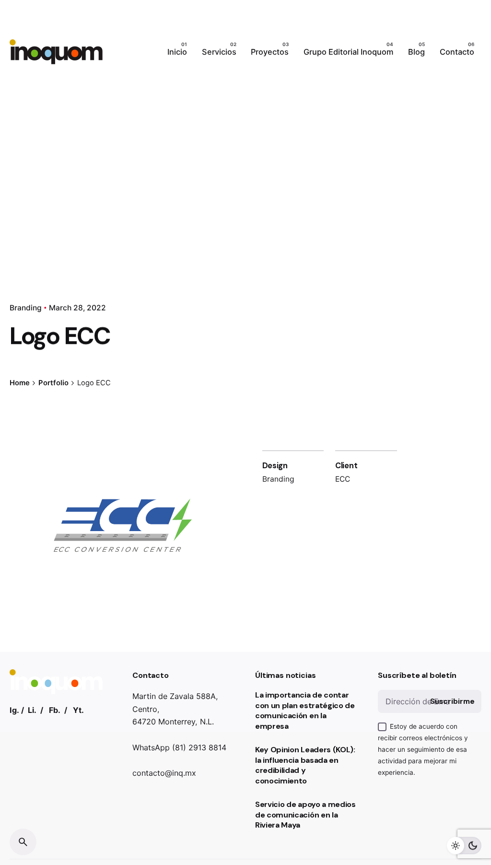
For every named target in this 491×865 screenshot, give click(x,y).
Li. (32, 710)
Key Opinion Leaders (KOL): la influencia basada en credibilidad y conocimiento (305, 765)
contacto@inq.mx (164, 773)
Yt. (78, 710)
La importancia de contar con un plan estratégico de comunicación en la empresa (305, 710)
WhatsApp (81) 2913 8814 (179, 747)
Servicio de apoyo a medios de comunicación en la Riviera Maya (305, 814)
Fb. (54, 710)
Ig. (14, 710)
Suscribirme (452, 701)
